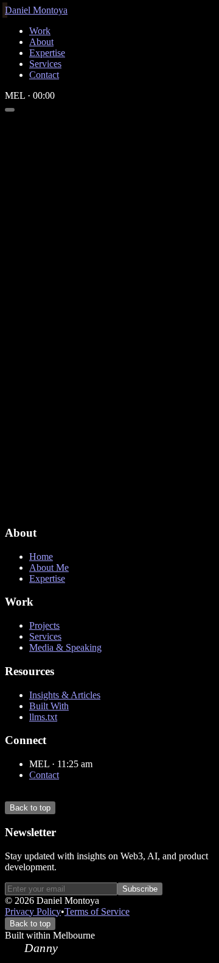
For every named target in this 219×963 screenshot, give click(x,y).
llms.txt (43, 717)
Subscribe (140, 888)
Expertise (47, 578)
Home (41, 556)
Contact (44, 775)
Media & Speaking (65, 647)
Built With (49, 706)
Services (45, 636)
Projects (44, 625)
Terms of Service (97, 911)
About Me (49, 567)
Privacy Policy (33, 911)
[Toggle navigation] (10, 110)
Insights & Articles (64, 695)
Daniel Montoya (36, 10)
